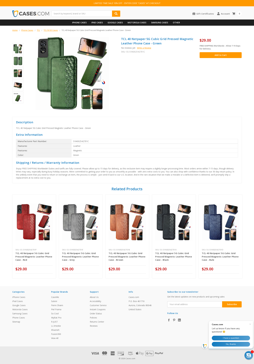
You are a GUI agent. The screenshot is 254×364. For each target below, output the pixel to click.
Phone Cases (18, 317)
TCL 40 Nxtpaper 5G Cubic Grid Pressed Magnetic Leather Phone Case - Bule (220, 256)
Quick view (34, 222)
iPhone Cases (79, 22)
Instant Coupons (98, 309)
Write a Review (144, 47)
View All (54, 338)
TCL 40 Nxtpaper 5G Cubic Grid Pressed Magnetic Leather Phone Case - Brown (127, 256)
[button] (248, 355)
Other (176, 22)
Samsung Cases (159, 22)
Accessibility (95, 301)
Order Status (96, 313)
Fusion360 (56, 334)
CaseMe (55, 297)
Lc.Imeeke (56, 325)
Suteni (54, 301)
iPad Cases (97, 22)
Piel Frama (56, 309)
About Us (94, 297)
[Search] (116, 14)
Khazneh (55, 330)
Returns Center (97, 321)
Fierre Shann (57, 305)
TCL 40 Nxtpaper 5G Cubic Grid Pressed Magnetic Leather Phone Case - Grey (80, 256)
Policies (93, 317)
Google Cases (115, 22)
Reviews (94, 325)
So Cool (55, 313)
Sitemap (16, 321)
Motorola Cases (137, 22)
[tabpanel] (34, 236)
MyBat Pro (56, 317)
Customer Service (98, 305)
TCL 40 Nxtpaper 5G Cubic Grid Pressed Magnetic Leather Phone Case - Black (173, 256)
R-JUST (54, 321)
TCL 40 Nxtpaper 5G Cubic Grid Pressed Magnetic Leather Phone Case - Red (33, 256)
